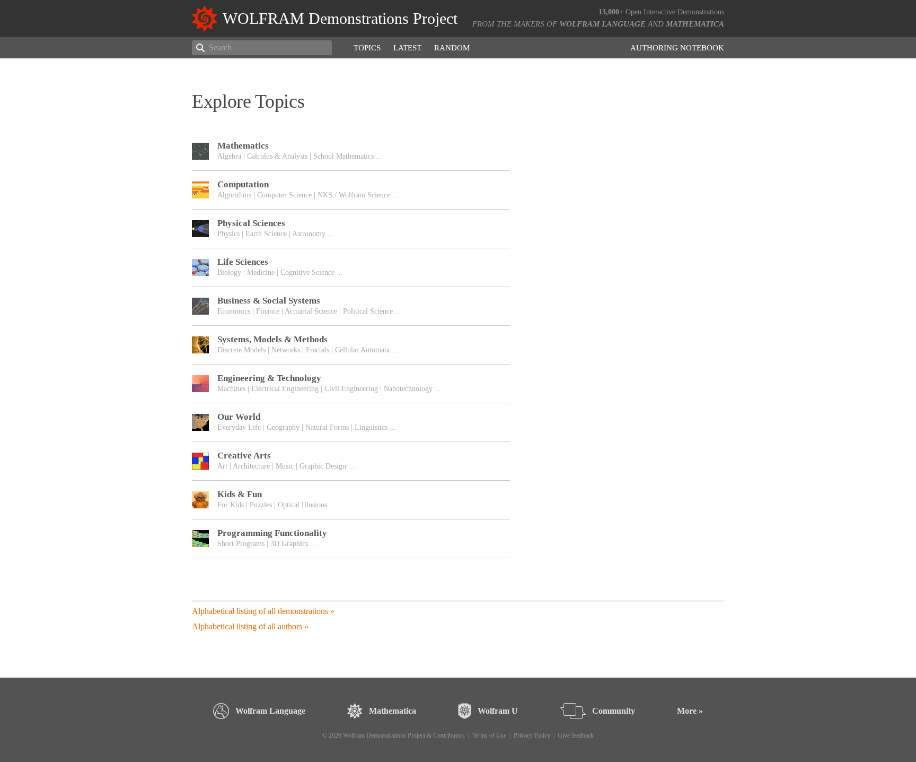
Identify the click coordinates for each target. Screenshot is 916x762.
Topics (367, 48)
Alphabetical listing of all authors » (250, 626)
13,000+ (610, 12)
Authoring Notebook (677, 48)
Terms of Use (489, 735)
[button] (351, 151)
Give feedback (576, 735)
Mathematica (695, 24)
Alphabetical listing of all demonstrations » (263, 611)
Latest (407, 48)
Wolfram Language (602, 24)
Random (452, 48)
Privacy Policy (532, 735)
